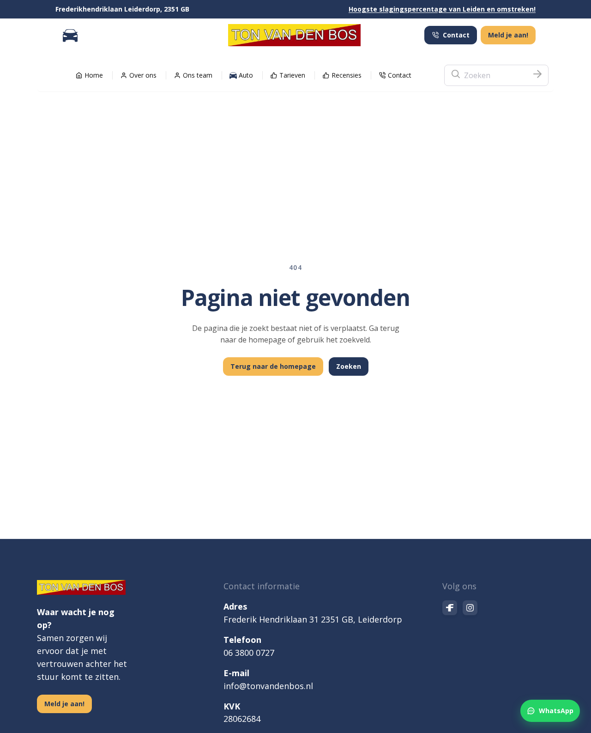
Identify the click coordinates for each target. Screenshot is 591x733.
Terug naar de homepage (273, 366)
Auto (246, 75)
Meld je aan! (508, 35)
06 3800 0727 (248, 652)
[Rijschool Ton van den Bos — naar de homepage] (294, 35)
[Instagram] (470, 607)
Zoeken (348, 366)
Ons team (197, 75)
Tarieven (292, 75)
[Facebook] (449, 607)
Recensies (347, 75)
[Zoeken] (537, 75)
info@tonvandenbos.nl (268, 685)
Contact (456, 35)
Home (93, 75)
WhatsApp (556, 710)
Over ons (143, 75)
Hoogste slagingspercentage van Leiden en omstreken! (442, 9)
